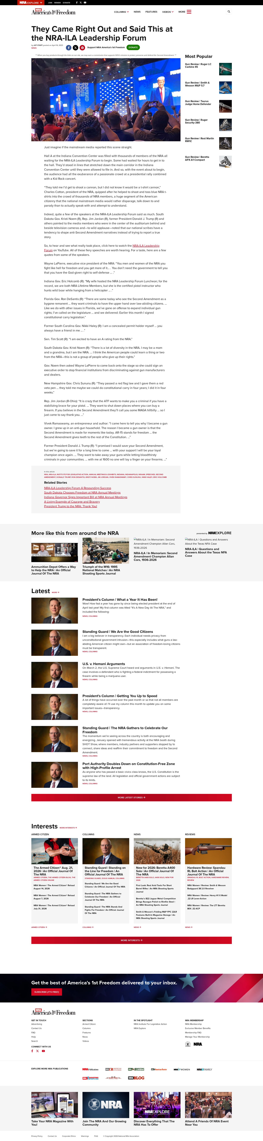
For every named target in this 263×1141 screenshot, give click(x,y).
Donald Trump (63, 477)
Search (34, 1041)
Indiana (120, 474)
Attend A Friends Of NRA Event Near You (207, 1123)
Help (33, 1036)
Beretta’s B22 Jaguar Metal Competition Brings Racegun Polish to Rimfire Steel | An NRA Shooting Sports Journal (156, 902)
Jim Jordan (103, 477)
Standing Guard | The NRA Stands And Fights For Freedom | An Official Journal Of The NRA (104, 910)
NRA (46, 474)
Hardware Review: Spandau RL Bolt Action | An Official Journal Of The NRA (206, 871)
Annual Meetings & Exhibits (102, 474)
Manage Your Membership (197, 1036)
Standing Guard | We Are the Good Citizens (117, 631)
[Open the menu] (189, 11)
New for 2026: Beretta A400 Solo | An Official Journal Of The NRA (155, 871)
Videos (166, 12)
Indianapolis (131, 474)
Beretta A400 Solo (145, 877)
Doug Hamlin (108, 878)
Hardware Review (220, 877)
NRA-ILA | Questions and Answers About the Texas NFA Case (206, 552)
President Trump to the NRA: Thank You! (70, 506)
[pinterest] (82, 46)
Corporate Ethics (69, 1136)
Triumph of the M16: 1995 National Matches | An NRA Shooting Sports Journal (101, 570)
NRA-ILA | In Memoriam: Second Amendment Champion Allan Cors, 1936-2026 (155, 556)
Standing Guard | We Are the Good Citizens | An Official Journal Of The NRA (105, 885)
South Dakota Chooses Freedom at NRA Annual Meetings (82, 492)
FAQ (33, 1032)
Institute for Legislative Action (72, 474)
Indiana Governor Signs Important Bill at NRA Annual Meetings (85, 497)
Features (151, 12)
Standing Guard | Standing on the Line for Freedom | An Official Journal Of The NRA (105, 871)
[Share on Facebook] (68, 46)
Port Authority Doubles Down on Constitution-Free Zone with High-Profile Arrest (128, 765)
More (54, 592)
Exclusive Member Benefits (198, 1028)
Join (50, 2)
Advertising (36, 1024)
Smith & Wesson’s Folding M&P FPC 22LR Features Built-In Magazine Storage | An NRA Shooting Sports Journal (156, 915)
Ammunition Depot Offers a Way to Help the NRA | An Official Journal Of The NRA (53, 570)
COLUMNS (120, 878)
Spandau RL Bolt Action (198, 877)
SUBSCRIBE (46, 992)
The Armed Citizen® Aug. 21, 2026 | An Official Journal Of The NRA (53, 871)
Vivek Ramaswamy (117, 477)
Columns (120, 12)
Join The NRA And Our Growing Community (104, 1123)
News (137, 12)
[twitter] (75, 46)
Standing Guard (93, 878)
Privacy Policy (36, 1136)
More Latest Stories (144, 797)
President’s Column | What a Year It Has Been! (119, 599)
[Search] (229, 12)
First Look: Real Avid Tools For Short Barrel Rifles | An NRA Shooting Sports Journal (155, 888)
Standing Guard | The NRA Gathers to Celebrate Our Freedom (125, 730)
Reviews (190, 834)
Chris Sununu (134, 477)
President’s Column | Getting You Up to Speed (119, 696)
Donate (66, 2)
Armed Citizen (40, 834)
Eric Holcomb (160, 477)
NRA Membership (193, 1024)
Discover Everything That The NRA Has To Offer (154, 1123)
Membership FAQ (193, 1032)
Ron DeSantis (78, 477)
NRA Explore (140, 1028)
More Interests (67, 827)
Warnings (85, 1136)
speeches (150, 474)
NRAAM (142, 474)
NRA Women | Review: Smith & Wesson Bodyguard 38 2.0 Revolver (206, 887)
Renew (57, 2)
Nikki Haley (147, 477)
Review (190, 880)
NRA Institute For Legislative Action (150, 1024)
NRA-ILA (52, 474)
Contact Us (36, 1028)
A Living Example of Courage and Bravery (72, 501)
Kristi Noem (91, 477)
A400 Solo (159, 877)
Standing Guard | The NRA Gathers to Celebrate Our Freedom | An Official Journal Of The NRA (103, 897)
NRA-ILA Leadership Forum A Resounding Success (77, 488)
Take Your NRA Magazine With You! (52, 1123)
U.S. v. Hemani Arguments (103, 664)
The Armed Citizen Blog (59, 877)
